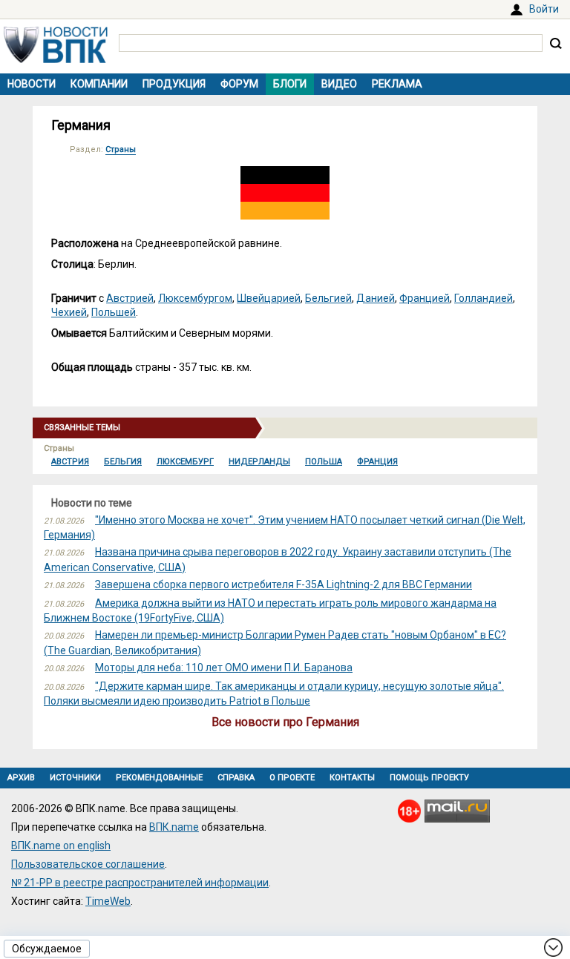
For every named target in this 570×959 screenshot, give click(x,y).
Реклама (397, 84)
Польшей (113, 312)
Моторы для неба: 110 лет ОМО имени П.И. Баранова (224, 667)
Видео (339, 84)
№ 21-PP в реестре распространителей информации (140, 883)
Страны (120, 149)
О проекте (292, 777)
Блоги (290, 84)
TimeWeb (108, 901)
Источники (75, 777)
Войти (544, 9)
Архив (21, 777)
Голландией (483, 298)
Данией (375, 298)
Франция (377, 462)
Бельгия (123, 462)
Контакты (352, 777)
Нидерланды (259, 462)
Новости (31, 84)
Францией (424, 298)
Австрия (70, 462)
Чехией (69, 312)
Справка (236, 777)
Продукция (174, 84)
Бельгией (328, 298)
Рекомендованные (159, 777)
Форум (239, 84)
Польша (323, 462)
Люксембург (185, 462)
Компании (99, 84)
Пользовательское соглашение (88, 864)
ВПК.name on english (61, 845)
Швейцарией (269, 298)
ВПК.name (174, 827)
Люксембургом (195, 298)
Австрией (130, 298)
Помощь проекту (429, 777)
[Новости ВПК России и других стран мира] (56, 59)
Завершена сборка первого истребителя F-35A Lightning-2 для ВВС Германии (283, 584)
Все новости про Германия (285, 722)
